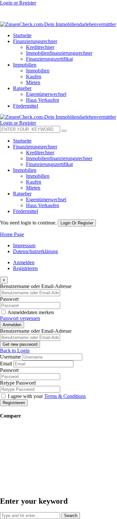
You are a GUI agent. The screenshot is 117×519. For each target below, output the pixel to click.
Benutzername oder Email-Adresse (36, 286)
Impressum (24, 245)
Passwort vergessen (20, 318)
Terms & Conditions (65, 396)
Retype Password (18, 383)
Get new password (20, 344)
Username (10, 356)
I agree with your (47, 396)
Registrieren (25, 268)
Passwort (9, 299)
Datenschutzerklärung (35, 251)
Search (70, 515)
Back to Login (15, 350)
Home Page (12, 234)
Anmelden (23, 262)
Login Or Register (76, 223)
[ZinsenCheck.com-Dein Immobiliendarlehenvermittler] (58, 24)
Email (6, 363)
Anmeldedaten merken (30, 312)
